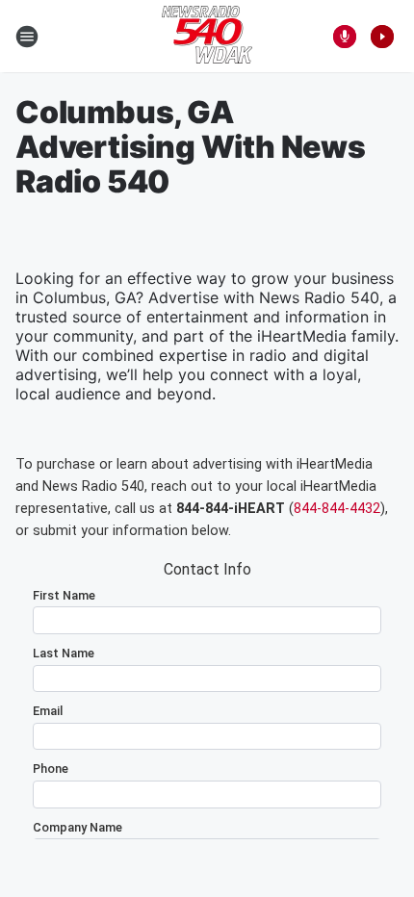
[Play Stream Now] (382, 36)
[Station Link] (207, 36)
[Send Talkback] (344, 36)
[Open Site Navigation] (27, 36)
